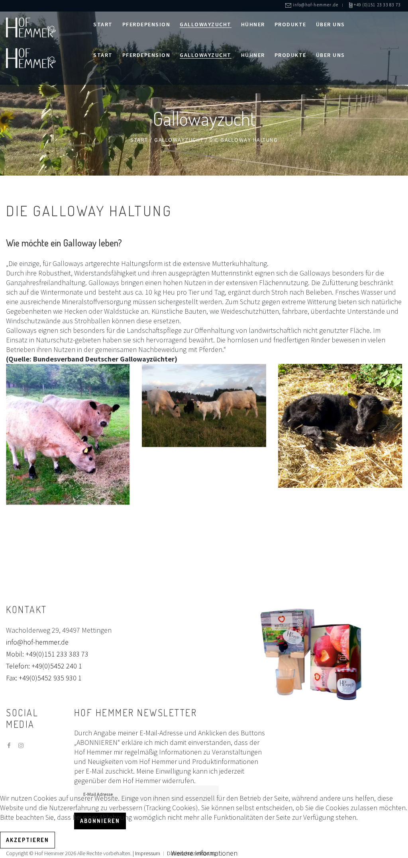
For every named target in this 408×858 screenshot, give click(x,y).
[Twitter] (21, 746)
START (139, 139)
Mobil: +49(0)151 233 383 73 (47, 654)
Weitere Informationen (204, 853)
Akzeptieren (27, 840)
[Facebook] (9, 746)
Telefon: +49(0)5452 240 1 (44, 665)
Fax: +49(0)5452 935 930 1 (44, 677)
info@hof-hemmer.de (37, 642)
